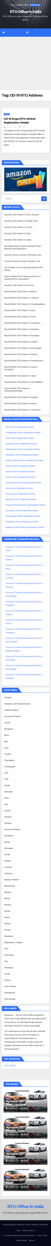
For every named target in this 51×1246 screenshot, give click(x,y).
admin (23, 127)
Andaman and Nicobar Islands (17, 704)
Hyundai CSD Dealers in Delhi (17, 233)
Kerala (7, 855)
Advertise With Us (28, 1230)
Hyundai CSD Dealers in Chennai (19, 285)
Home (18, 1230)
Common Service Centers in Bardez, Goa (22, 261)
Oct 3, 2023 (13, 1108)
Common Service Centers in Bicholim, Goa (22, 255)
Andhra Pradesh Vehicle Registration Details (24, 460)
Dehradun (8, 792)
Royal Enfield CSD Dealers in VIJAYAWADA (23, 382)
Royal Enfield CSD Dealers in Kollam (20, 404)
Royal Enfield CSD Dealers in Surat (19, 310)
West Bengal (9, 999)
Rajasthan (8, 936)
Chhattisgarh (9, 767)
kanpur (7, 842)
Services (32, 1240)
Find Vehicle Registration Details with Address (19, 1235)
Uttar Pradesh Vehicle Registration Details (23, 483)
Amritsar (8, 698)
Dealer (7, 785)
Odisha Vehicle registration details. (20, 472)
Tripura (7, 980)
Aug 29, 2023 (13, 1161)
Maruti (7, 898)
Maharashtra (9, 886)
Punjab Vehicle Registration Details (21, 466)
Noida (6, 917)
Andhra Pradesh (11, 710)
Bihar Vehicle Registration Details (20, 427)
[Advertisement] (25, 63)
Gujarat (7, 811)
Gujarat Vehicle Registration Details (21, 477)
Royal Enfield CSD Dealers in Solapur (20, 354)
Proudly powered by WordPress (14, 1224)
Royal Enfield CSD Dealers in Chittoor (20, 342)
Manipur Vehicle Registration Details (21, 499)
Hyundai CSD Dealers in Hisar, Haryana (21, 215)
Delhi (6, 798)
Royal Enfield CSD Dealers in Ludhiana (21, 298)
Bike (6, 741)
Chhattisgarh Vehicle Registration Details (23, 433)
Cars (6, 748)
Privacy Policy (42, 1235)
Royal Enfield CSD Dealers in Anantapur (21, 336)
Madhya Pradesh (11, 880)
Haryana (8, 823)
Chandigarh (9, 760)
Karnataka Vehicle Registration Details (22, 511)
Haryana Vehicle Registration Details (21, 444)
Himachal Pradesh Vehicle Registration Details (25, 505)
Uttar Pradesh (10, 986)
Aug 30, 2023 (13, 1135)
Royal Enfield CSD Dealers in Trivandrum (22, 323)
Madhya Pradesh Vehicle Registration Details (25, 527)
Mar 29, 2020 (11, 127)
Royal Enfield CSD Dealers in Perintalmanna (23, 361)
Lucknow (8, 867)
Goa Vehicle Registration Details (19, 488)
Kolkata (7, 861)
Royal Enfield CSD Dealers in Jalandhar (21, 329)
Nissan (7, 911)
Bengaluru (8, 729)
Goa (6, 804)
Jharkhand (8, 836)
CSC (6, 773)
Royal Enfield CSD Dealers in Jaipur (20, 376)
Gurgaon (8, 817)
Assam (7, 723)
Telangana (8, 968)
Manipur (7, 892)
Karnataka (8, 848)
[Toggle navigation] (27, 32)
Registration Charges (13, 942)
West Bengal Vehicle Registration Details (23, 516)
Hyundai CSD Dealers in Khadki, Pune (21, 221)
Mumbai (7, 905)
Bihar (6, 735)
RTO (6, 949)
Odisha (6, 114)
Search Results (21, 1240)
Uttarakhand (9, 993)
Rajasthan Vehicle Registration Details (22, 522)
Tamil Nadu (9, 955)
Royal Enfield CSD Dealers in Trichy (20, 317)
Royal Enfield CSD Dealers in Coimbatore (22, 410)
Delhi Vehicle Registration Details (20, 438)
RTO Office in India (25, 11)
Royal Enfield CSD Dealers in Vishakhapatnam (24, 304)
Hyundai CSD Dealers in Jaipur (18, 240)
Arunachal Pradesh (12, 716)
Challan (7, 754)
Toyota (7, 974)
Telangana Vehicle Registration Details (22, 455)
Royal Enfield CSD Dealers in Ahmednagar (23, 348)
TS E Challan (10, 1066)
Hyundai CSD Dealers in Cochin (18, 227)
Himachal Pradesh (12, 829)
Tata (6, 961)
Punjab (7, 930)
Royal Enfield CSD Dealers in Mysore (20, 292)
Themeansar (43, 1224)
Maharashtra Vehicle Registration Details (23, 449)
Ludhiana (8, 873)
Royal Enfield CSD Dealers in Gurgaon (21, 397)
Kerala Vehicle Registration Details (20, 494)
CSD (6, 779)
